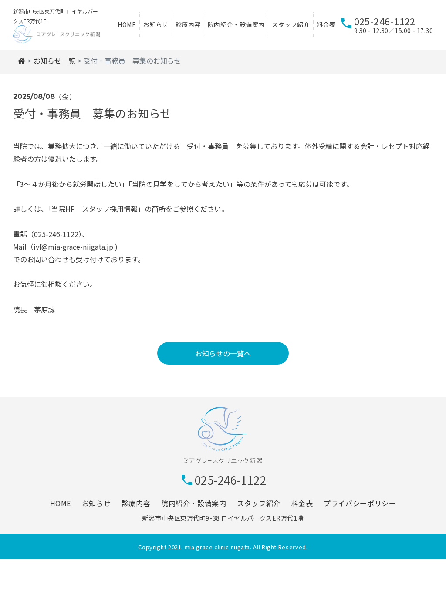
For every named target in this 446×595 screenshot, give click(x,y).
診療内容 (188, 24)
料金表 (326, 24)
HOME (127, 24)
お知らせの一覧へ (223, 353)
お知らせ (155, 24)
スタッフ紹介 (291, 24)
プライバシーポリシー (360, 503)
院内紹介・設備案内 (236, 24)
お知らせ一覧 (54, 60)
